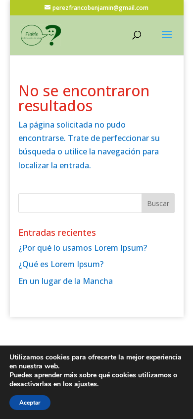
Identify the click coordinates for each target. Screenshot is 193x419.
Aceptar (30, 403)
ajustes (85, 384)
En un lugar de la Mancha (65, 281)
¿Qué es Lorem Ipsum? (60, 264)
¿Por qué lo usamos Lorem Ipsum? (82, 247)
